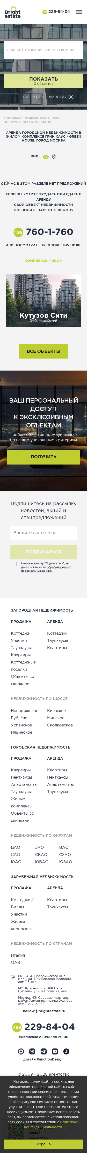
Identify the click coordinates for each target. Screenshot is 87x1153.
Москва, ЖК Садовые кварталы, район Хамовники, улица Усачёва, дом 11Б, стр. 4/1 (45, 1001)
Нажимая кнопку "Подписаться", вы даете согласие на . (46, 567)
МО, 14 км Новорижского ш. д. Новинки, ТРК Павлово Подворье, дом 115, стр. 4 (45, 979)
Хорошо (43, 1144)
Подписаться (43, 552)
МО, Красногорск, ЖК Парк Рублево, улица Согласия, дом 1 (43, 990)
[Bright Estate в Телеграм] (44, 1051)
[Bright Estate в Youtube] (55, 1051)
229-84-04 (56, 12)
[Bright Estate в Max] (21, 1051)
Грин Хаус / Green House (20, 122)
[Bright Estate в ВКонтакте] (32, 1051)
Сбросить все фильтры (43, 97)
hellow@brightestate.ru (44, 1011)
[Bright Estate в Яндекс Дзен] (66, 1051)
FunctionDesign (50, 1059)
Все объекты (43, 351)
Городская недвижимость (41, 118)
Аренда (46, 122)
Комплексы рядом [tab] (43, 261)
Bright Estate (12, 118)
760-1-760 (43, 232)
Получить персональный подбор (43, 460)
